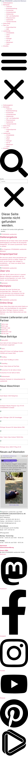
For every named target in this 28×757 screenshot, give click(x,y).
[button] (14, 75)
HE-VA (8, 40)
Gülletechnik (9, 14)
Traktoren (9, 6)
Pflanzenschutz (10, 18)
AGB (7, 29)
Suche (2, 179)
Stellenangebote (8, 3)
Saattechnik (9, 19)
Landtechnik (6, 31)
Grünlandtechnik (11, 12)
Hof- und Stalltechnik (12, 16)
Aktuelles (5, 46)
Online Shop (6, 23)
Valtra (8, 35)
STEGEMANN (10, 33)
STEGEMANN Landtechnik (8, 456)
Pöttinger (9, 38)
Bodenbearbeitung (11, 8)
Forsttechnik (9, 10)
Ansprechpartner (11, 27)
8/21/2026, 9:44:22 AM (6, 462)
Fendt (7, 36)
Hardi (7, 44)
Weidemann (9, 42)
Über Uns (6, 25)
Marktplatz (6, 4)
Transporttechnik (11, 21)
